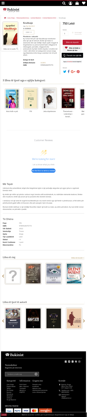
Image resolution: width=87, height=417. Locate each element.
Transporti (22, 388)
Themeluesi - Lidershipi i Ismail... (68, 114)
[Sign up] (36, 374)
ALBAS (43, 63)
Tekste (9, 388)
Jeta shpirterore (49, 111)
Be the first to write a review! (43, 171)
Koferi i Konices (74, 331)
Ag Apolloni (30, 26)
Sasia (65, 30)
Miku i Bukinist (24, 386)
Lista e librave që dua (39, 392)
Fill (31, 111)
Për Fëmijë (10, 390)
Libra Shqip (10, 384)
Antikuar (9, 398)
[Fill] (31, 98)
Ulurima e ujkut (54, 331)
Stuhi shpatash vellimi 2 (33, 287)
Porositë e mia (36, 384)
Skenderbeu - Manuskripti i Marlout (13, 333)
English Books (11, 386)
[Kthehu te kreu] (5, 18)
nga (24, 26)
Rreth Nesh (23, 384)
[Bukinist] (11, 10)
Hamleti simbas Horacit (33, 332)
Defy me (53, 286)
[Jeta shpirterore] (49, 98)
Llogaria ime (37, 381)
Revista (9, 392)
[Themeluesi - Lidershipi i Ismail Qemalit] (68, 98)
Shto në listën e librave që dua (73, 49)
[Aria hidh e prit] (12, 98)
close (4, 415)
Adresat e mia (36, 388)
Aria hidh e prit (12, 111)
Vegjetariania (13, 286)
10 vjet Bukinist (11, 400)
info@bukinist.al (66, 398)
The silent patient (74, 286)
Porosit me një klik (74, 55)
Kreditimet (35, 386)
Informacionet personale (39, 390)
